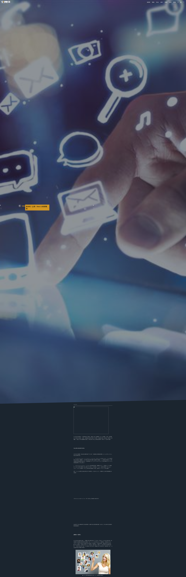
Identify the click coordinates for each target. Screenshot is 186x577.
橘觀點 (153, 2)
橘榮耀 (174, 2)
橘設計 (162, 2)
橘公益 (157, 2)
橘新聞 (170, 2)
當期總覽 (148, 2)
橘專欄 (166, 2)
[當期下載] (181, 2)
